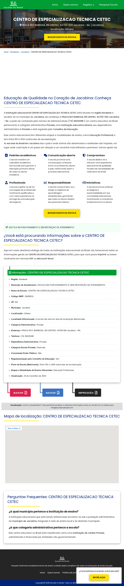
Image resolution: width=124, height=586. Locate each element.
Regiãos (87, 4)
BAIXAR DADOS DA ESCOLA (62, 37)
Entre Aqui (99, 576)
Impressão (86, 393)
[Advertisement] (62, 71)
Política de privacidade (73, 572)
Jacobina (25, 52)
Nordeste (14, 52)
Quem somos (70, 4)
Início (55, 4)
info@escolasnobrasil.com (62, 407)
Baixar (19, 393)
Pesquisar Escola (108, 4)
